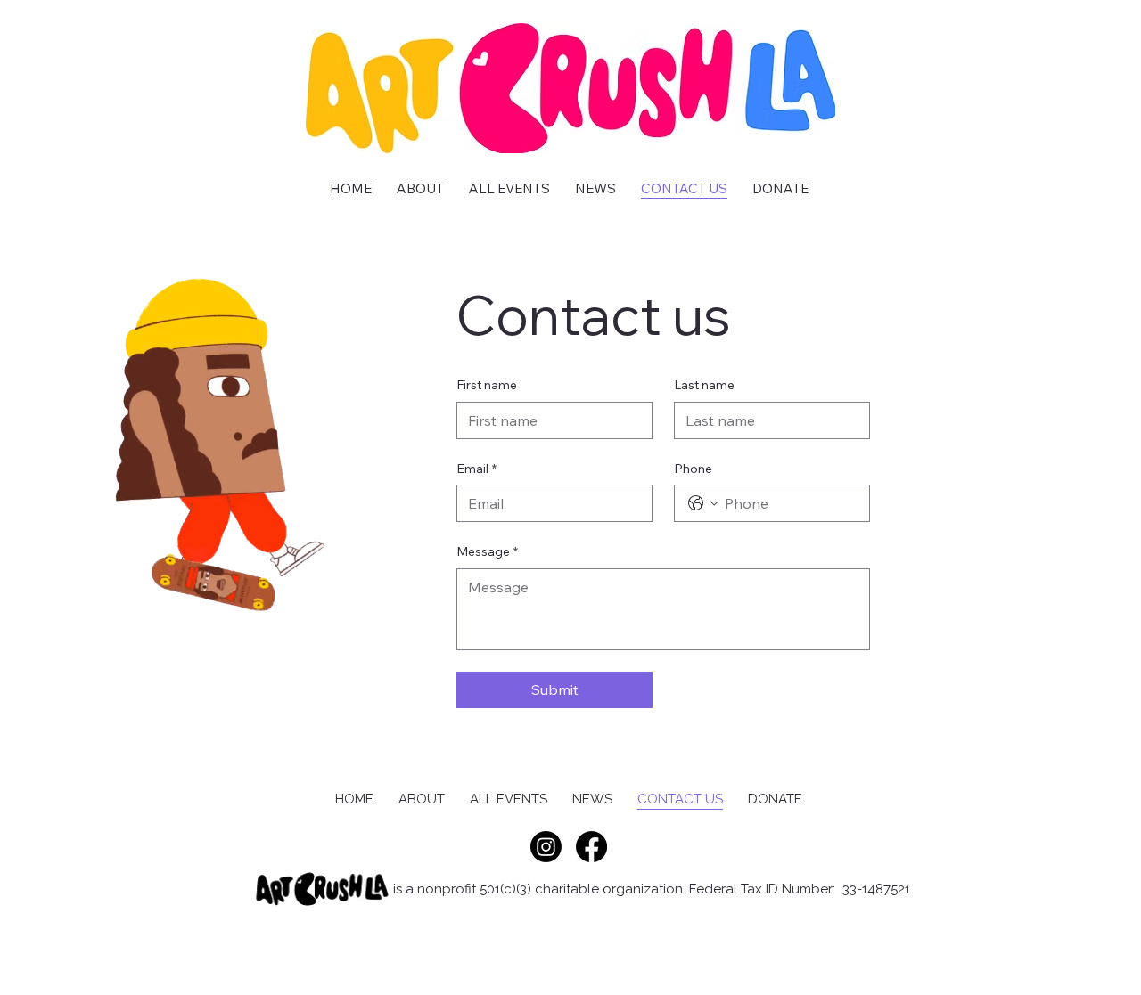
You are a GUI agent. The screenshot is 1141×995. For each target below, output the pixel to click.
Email (476, 469)
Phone (693, 469)
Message (487, 551)
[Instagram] (546, 846)
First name (486, 385)
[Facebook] (591, 846)
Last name (704, 385)
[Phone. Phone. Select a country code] (703, 503)
